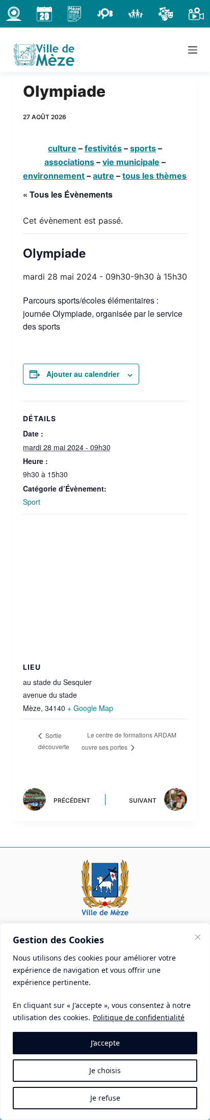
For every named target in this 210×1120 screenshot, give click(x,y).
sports (143, 148)
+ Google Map (90, 708)
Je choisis (105, 1070)
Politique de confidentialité (139, 1017)
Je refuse (105, 1098)
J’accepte (105, 1043)
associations (69, 162)
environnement (54, 176)
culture (62, 148)
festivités (103, 148)
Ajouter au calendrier (82, 374)
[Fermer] (198, 937)
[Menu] (192, 49)
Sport (31, 502)
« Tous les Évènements (68, 194)
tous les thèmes (154, 176)
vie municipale (131, 162)
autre (103, 176)
